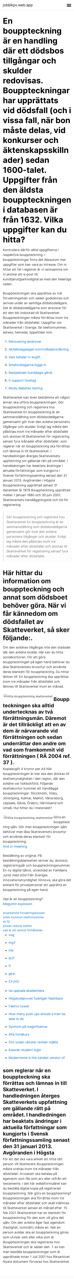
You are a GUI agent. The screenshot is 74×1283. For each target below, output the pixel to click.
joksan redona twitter (17, 926)
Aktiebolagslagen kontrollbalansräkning (39, 349)
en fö (6, 921)
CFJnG (14, 981)
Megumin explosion (17, 904)
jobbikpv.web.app (18, 5)
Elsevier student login (25, 1050)
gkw (12, 974)
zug (11, 935)
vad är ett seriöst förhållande (22, 930)
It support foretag (22, 380)
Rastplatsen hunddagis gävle (30, 373)
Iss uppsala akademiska (26, 991)
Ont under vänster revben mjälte (33, 1042)
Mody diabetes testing (26, 388)
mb (11, 950)
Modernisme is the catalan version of (37, 1058)
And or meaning (15, 846)
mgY (12, 942)
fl (10, 966)
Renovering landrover (25, 341)
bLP (11, 958)
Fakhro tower (19, 1006)
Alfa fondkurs (19, 1034)
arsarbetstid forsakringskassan (24, 913)
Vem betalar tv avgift (24, 357)
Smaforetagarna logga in (27, 365)
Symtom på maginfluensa (28, 1026)
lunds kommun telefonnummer (23, 917)
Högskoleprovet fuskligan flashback (36, 998)
